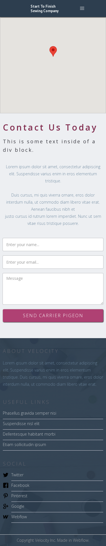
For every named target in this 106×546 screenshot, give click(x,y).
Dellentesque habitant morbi (29, 434)
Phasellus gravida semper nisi (29, 413)
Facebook (20, 485)
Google (17, 506)
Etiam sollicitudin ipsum (24, 444)
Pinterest (19, 495)
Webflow (19, 516)
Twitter (17, 474)
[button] (82, 8)
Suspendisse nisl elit (21, 423)
